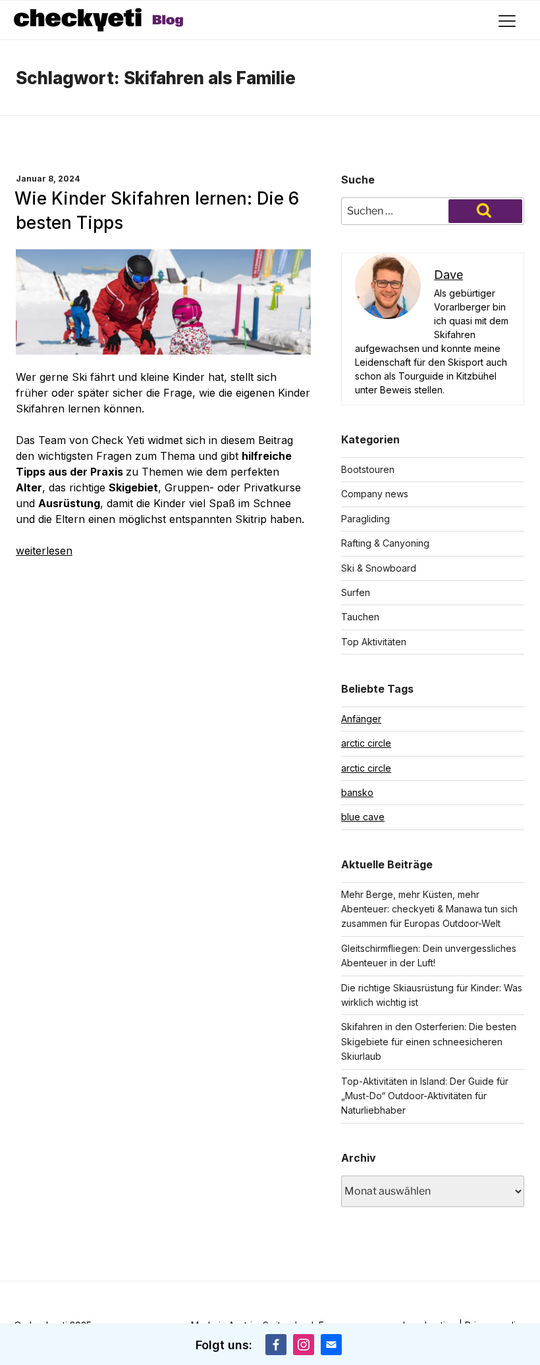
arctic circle (366, 743)
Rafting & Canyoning (385, 543)
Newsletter (331, 1344)
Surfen (355, 592)
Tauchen (360, 616)
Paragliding (365, 518)
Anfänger (361, 718)
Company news (374, 493)
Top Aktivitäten (373, 641)
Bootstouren (367, 469)
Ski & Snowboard (378, 568)
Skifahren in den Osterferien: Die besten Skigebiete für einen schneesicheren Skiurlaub (428, 1041)
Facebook (275, 1344)
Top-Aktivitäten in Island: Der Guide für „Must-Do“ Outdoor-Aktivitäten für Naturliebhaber (424, 1096)
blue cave (363, 816)
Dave (448, 275)
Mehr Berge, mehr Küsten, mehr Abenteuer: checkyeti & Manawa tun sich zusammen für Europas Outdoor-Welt (429, 909)
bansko (357, 792)
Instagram (303, 1344)
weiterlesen (44, 550)
